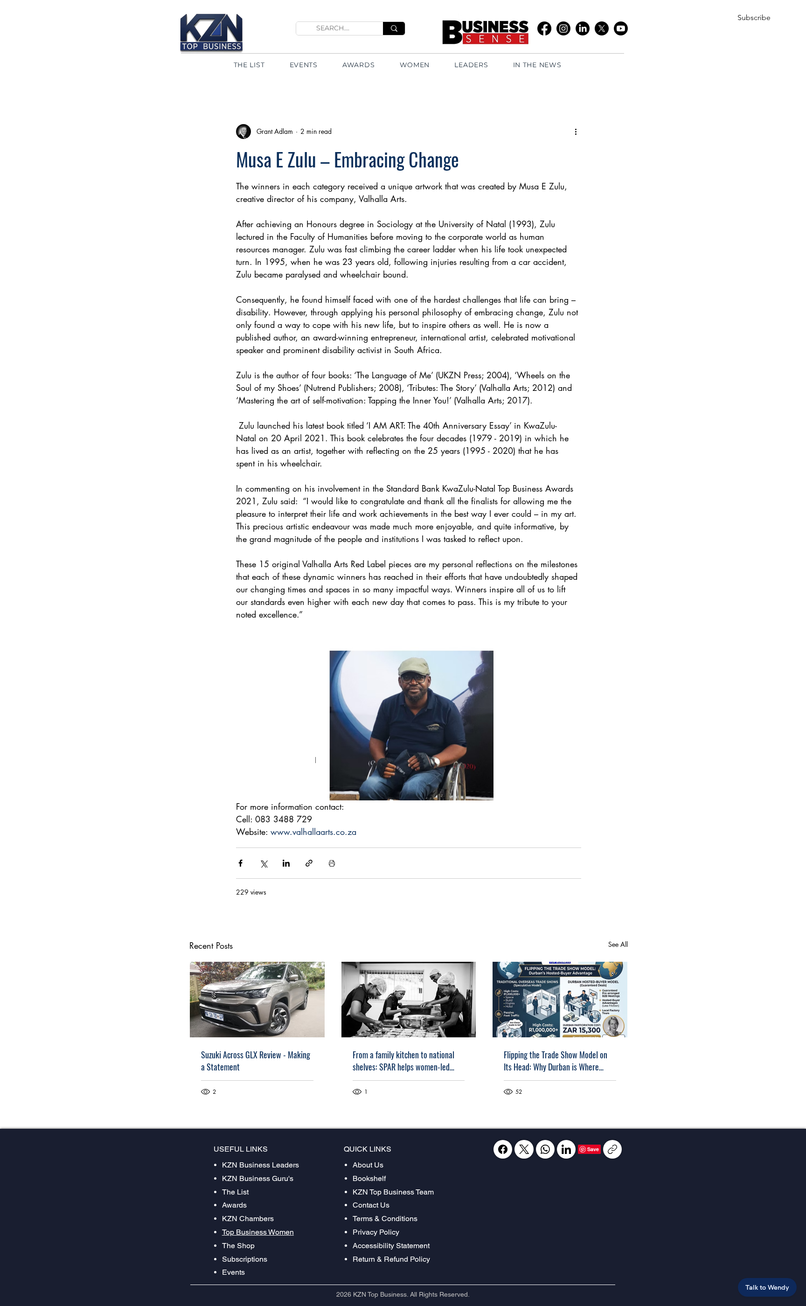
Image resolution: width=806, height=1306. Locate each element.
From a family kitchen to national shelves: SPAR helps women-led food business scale (403, 1061)
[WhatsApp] (545, 1149)
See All (618, 944)
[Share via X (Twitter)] (263, 863)
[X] (602, 28)
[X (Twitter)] (524, 1149)
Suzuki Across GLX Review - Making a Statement (255, 1061)
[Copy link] (612, 1149)
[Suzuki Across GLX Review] (257, 999)
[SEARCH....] (394, 28)
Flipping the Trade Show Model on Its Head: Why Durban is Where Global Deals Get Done (555, 1061)
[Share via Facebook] (240, 863)
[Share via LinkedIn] (286, 863)
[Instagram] (563, 28)
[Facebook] (544, 28)
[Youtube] (621, 28)
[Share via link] (309, 863)
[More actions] (575, 131)
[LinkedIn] (583, 28)
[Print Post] (331, 863)
